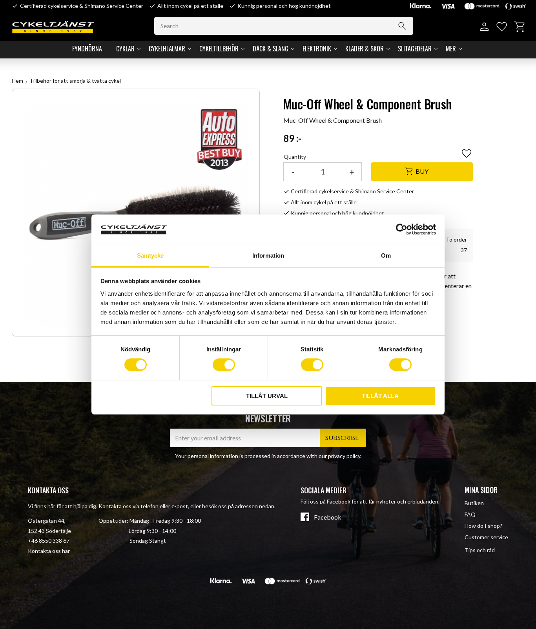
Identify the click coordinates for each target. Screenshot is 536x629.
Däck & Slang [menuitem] (270, 48)
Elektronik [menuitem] (317, 48)
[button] (502, 27)
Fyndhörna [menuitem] (87, 48)
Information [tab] (268, 255)
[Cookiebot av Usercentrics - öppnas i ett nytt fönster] (401, 229)
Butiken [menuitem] (474, 503)
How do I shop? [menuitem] (483, 525)
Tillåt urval (267, 396)
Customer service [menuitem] (486, 537)
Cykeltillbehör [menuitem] (219, 48)
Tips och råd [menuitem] (480, 550)
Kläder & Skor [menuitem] (364, 48)
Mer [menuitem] (451, 48)
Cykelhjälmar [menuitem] (167, 48)
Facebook (327, 517)
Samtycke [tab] (150, 255)
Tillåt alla (380, 396)
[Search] (402, 26)
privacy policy (344, 456)
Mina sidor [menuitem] (481, 489)
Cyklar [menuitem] (125, 48)
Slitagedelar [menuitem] (415, 48)
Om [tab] (386, 255)
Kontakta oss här (49, 550)
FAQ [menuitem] (470, 514)
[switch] (224, 364)
